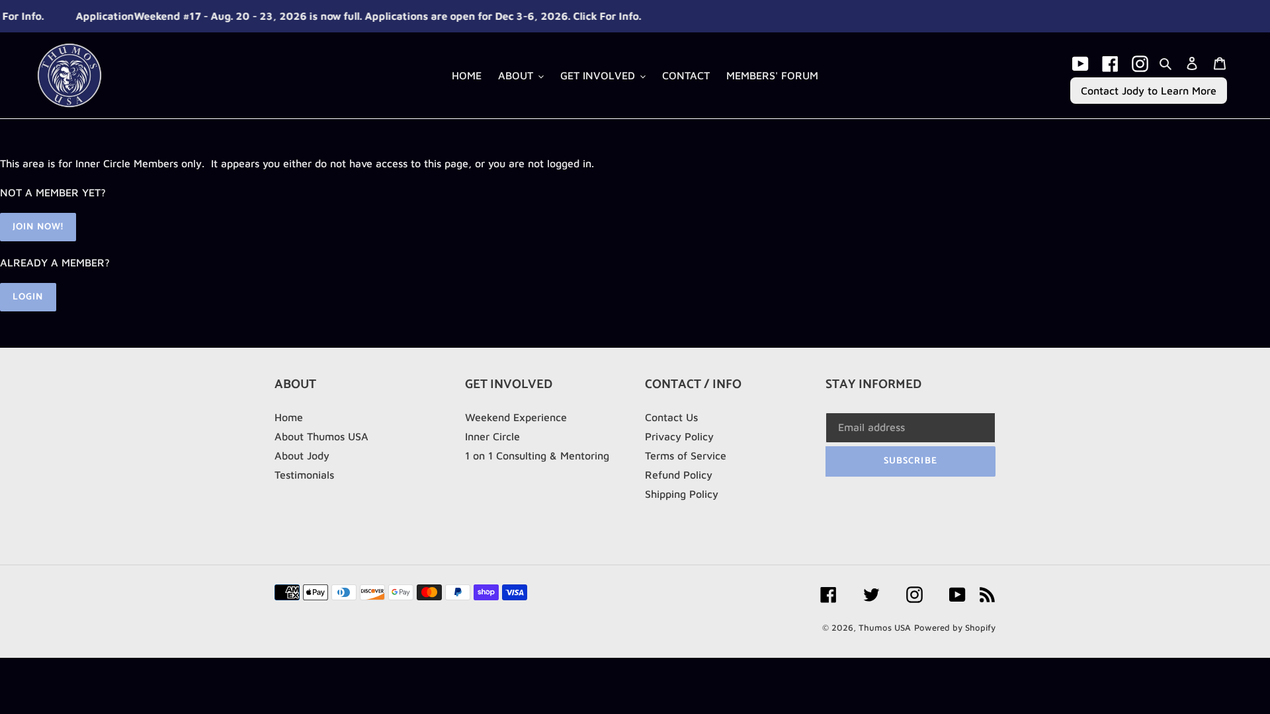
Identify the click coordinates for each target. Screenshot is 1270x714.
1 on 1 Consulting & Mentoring (537, 455)
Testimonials (304, 475)
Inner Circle (492, 436)
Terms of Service (685, 455)
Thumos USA (885, 627)
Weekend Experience (516, 417)
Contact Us (671, 417)
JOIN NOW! (38, 227)
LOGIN (28, 297)
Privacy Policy (679, 436)
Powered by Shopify (954, 627)
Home (289, 417)
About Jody (302, 455)
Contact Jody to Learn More (1148, 91)
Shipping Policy (681, 494)
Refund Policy (678, 475)
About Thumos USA (321, 436)
